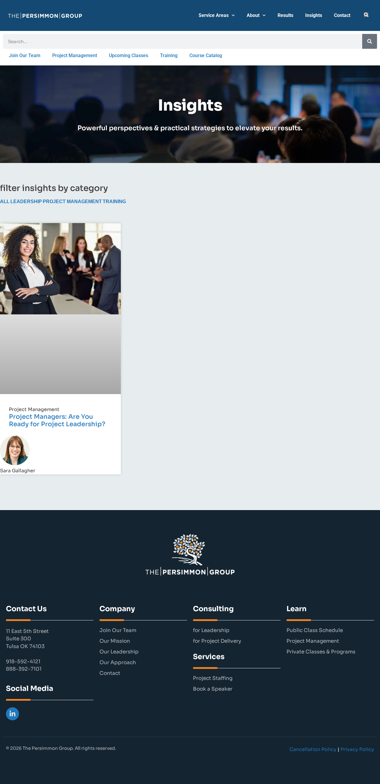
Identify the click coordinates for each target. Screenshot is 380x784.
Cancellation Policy (312, 749)
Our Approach (117, 663)
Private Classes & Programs (320, 652)
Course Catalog (205, 55)
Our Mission (114, 641)
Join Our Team (24, 55)
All (5, 201)
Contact (342, 15)
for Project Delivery (217, 641)
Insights (313, 15)
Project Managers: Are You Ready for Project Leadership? (57, 420)
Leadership (26, 201)
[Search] (369, 41)
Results (285, 15)
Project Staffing (212, 678)
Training (169, 55)
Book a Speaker (212, 689)
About (253, 15)
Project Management (74, 55)
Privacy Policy (357, 749)
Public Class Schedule (314, 631)
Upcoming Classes (128, 55)
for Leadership (211, 631)
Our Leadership (119, 652)
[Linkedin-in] (12, 713)
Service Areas (214, 15)
